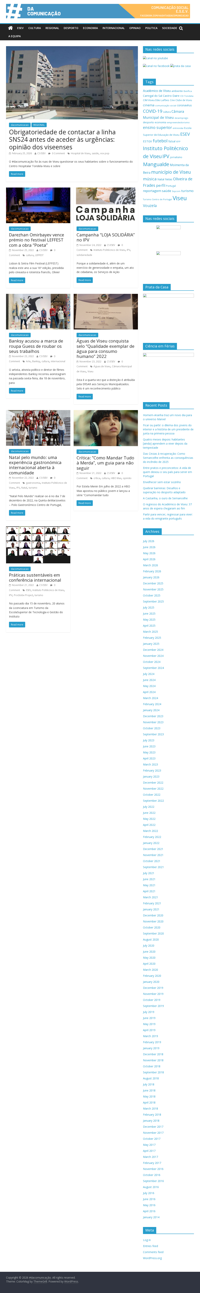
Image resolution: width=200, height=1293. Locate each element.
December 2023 (153, 716)
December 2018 (153, 1054)
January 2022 (151, 843)
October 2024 (151, 662)
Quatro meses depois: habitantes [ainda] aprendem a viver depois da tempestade (165, 443)
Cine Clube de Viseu (181, 100)
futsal (171, 141)
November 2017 (153, 1132)
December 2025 (153, 583)
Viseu (90, 371)
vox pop (104, 153)
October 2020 (151, 927)
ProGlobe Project (23, 595)
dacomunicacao (20, 125)
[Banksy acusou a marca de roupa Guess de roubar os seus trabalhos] (38, 296)
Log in (147, 1240)
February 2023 (152, 770)
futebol (160, 141)
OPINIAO (135, 28)
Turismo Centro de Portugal (157, 199)
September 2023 (153, 734)
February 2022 (152, 837)
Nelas (168, 179)
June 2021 (149, 879)
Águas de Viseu (102, 366)
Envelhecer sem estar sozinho (162, 482)
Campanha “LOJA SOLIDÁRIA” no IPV (106, 237)
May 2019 (149, 1024)
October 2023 (151, 728)
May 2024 (149, 686)
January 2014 (151, 1217)
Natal (24, 487)
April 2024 (149, 692)
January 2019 (151, 1048)
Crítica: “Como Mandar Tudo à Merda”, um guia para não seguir (105, 463)
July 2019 (148, 1012)
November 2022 (153, 788)
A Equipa (14, 36)
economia (160, 122)
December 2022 (153, 782)
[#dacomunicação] (10, 28)
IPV (128, 250)
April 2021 (149, 891)
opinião (127, 478)
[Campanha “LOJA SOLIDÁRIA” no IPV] (106, 190)
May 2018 (149, 1096)
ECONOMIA (90, 28)
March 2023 (150, 764)
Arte (28, 361)
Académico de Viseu (157, 91)
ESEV (20, 28)
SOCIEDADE (169, 28)
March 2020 (150, 970)
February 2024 (152, 704)
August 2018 (151, 1078)
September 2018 (153, 1072)
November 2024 (153, 656)
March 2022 (150, 831)
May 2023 (149, 752)
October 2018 (151, 1066)
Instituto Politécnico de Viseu (109, 250)
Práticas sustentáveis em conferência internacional (35, 577)
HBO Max (116, 478)
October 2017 (151, 1139)
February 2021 (152, 903)
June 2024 (149, 680)
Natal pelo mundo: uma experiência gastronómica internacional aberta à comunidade (35, 465)
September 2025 (153, 601)
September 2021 (153, 867)
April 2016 (149, 1211)
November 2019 (153, 994)
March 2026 (150, 565)
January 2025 (151, 644)
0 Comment (58, 153)
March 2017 (150, 1157)
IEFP (178, 141)
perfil (160, 185)
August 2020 (151, 939)
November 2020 (153, 921)
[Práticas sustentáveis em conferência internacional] (38, 529)
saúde (95, 153)
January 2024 (151, 710)
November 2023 (153, 722)
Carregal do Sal (152, 96)
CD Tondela (186, 95)
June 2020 (149, 951)
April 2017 (149, 1151)
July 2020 (148, 945)
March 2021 (150, 897)
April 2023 (149, 758)
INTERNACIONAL (114, 28)
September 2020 (153, 933)
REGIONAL (52, 28)
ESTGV (147, 141)
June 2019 (149, 1018)
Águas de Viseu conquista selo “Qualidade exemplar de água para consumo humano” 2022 (105, 348)
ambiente (177, 91)
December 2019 (153, 988)
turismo (33, 487)
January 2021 (151, 909)
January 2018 (151, 1120)
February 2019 (152, 1042)
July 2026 (148, 541)
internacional (58, 361)
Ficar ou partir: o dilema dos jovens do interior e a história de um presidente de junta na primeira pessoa (168, 429)
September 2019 (153, 1006)
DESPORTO (71, 28)
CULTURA (34, 28)
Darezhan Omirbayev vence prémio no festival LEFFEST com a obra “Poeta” (36, 240)
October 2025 (151, 595)
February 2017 (152, 1163)
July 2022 (148, 807)
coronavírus (184, 105)
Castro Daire (171, 96)
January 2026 (151, 577)
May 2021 (149, 885)
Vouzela (150, 205)
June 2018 (149, 1090)
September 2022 (153, 800)
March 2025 (150, 631)
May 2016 (149, 1205)
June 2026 (149, 547)
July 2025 (148, 607)
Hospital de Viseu (80, 153)
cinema (148, 105)
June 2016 (149, 1199)
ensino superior (157, 127)
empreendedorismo (178, 122)
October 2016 (151, 1175)
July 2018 (148, 1084)
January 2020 (151, 982)
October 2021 (151, 861)
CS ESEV (41, 153)
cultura (30, 255)
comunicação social (165, 105)
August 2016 (151, 1187)
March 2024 (150, 698)
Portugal (171, 186)
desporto (148, 122)
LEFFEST (39, 255)
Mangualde (156, 164)
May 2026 (149, 553)
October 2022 (151, 794)
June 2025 (149, 613)
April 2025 (149, 625)
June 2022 (149, 813)
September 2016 (153, 1181)
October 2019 (151, 1000)
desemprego (181, 117)
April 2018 (149, 1102)
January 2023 (151, 776)
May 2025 (149, 619)
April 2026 (149, 559)
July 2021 (148, 873)
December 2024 (153, 650)
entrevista (178, 128)
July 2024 (148, 674)
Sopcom (176, 191)
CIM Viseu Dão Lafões (156, 100)
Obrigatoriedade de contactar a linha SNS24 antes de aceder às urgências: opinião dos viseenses (62, 139)
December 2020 (153, 915)
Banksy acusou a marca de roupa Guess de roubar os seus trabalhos (36, 346)
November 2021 (153, 855)
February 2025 (152, 637)
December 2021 (153, 849)
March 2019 (150, 1036)
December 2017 (153, 1126)
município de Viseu (171, 172)
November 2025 (153, 589)
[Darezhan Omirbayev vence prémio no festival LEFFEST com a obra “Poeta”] (38, 190)
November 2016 (153, 1169)
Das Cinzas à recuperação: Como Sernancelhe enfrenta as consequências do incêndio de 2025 (168, 458)
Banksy (36, 361)
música (150, 178)
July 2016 (148, 1193)
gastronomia (33, 482)
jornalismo (176, 157)
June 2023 (149, 746)
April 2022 (149, 825)
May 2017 (149, 1145)
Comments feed (153, 1252)
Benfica (188, 91)
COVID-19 (152, 111)
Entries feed (150, 1246)
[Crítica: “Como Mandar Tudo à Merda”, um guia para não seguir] (106, 412)
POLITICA (151, 28)
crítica (97, 478)
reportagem (152, 190)
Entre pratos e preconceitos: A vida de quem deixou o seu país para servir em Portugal (167, 472)
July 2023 (148, 740)
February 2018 (152, 1114)
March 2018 (150, 1108)
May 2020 (149, 957)
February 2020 (152, 976)
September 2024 (153, 668)
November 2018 (153, 1060)
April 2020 (149, 963)
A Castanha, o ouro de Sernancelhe (165, 498)
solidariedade (84, 255)
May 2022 (149, 819)
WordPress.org (152, 1258)
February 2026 (152, 571)
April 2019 (149, 1030)
